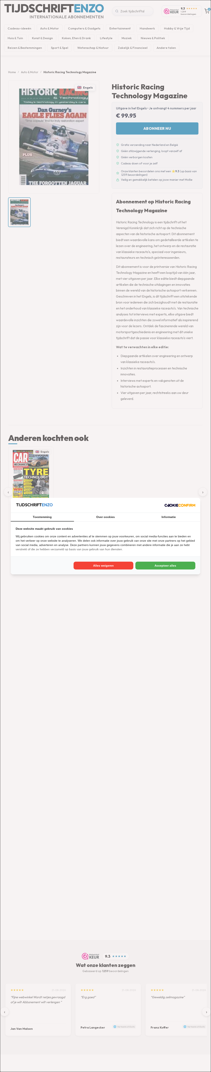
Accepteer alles (165, 565)
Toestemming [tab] (42, 517)
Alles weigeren (103, 565)
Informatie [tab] (169, 517)
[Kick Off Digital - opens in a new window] (179, 505)
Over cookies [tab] (105, 517)
